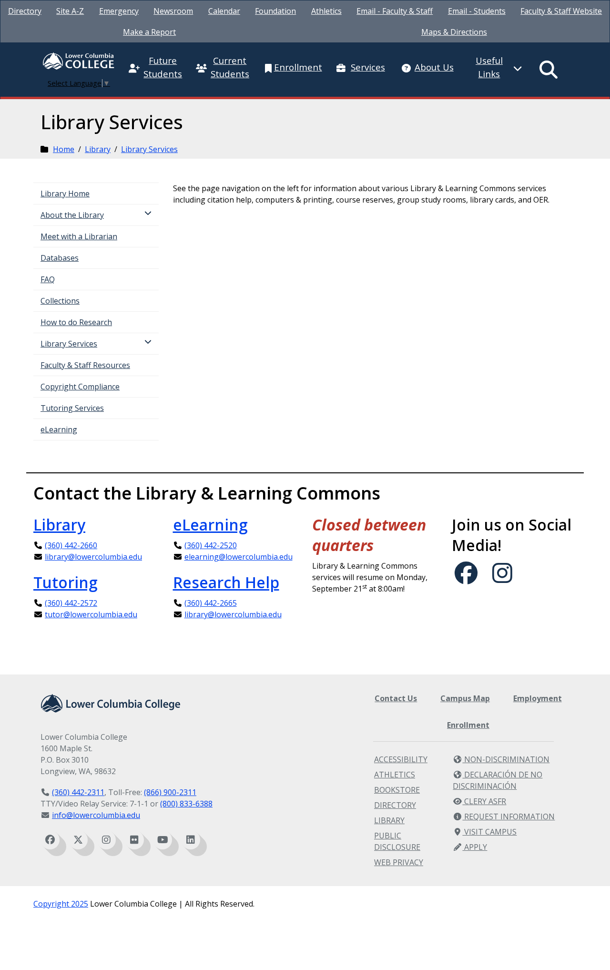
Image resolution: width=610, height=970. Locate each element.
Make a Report (149, 32)
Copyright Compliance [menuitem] (80, 386)
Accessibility (400, 759)
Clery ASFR (484, 801)
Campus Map (465, 698)
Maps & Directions (454, 32)
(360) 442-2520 (210, 545)
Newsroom (173, 11)
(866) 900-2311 (170, 792)
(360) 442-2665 (210, 603)
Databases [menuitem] (60, 258)
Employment (537, 698)
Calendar (224, 11)
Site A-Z (70, 11)
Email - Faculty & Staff (394, 11)
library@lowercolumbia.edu (93, 556)
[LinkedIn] (190, 839)
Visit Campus (489, 832)
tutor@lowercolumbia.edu (91, 614)
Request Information (508, 816)
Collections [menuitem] (60, 301)
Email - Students (477, 11)
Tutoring (65, 582)
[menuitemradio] (549, 69)
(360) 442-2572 (71, 603)
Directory (24, 11)
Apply (474, 847)
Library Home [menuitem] (65, 193)
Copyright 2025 (60, 904)
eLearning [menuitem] (59, 429)
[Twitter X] (78, 839)
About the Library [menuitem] (72, 215)
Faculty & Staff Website (561, 11)
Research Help (226, 582)
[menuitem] (24, 10)
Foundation (275, 11)
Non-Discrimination (505, 759)
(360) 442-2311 (78, 792)
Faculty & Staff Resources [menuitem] (85, 365)
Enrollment (468, 725)
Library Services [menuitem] (69, 343)
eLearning (210, 524)
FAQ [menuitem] (48, 279)
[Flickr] (134, 839)
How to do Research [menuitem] (76, 322)
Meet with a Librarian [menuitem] (79, 236)
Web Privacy (398, 862)
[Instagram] (106, 839)
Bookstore (397, 790)
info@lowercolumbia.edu (96, 815)
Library (98, 149)
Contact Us (396, 698)
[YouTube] (162, 839)
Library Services (149, 149)
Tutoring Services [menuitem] (72, 408)
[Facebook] (50, 839)
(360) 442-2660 (71, 545)
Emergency (119, 11)
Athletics (326, 11)
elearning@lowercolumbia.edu (238, 556)
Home (63, 149)
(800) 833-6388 (186, 803)
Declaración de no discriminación (497, 780)
